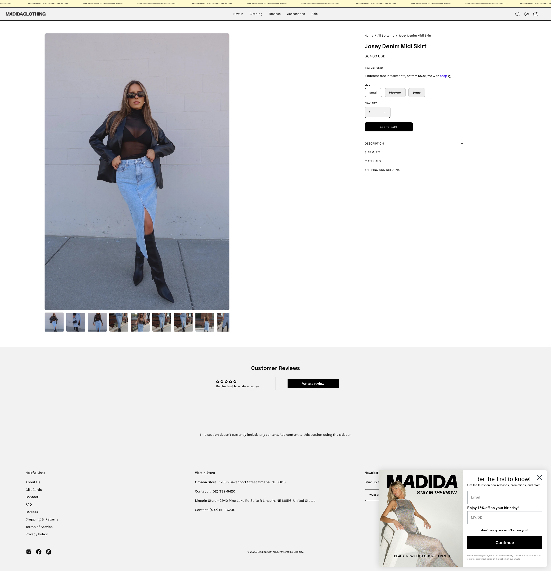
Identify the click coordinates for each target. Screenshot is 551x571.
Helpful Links (35, 472)
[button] (517, 13)
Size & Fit (372, 152)
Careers (32, 512)
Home (369, 35)
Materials (373, 161)
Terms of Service (39, 527)
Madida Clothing (267, 551)
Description (374, 143)
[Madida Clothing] (25, 14)
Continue (504, 542)
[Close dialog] (539, 477)
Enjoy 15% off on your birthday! (493, 508)
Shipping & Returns (42, 519)
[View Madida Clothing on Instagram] (29, 552)
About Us (33, 482)
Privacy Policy (37, 534)
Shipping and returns (382, 170)
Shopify (298, 551)
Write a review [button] (313, 384)
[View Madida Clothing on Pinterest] (48, 552)
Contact (32, 497)
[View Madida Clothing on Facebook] (39, 552)
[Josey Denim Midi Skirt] (54, 322)
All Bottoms (386, 35)
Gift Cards (34, 489)
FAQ (29, 504)
